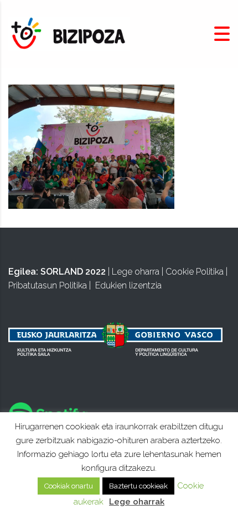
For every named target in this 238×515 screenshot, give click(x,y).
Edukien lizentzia (128, 285)
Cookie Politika (194, 271)
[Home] (69, 33)
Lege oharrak (136, 502)
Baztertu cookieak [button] (138, 486)
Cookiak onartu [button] (68, 486)
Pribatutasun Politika (47, 285)
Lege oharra (135, 271)
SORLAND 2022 (73, 271)
